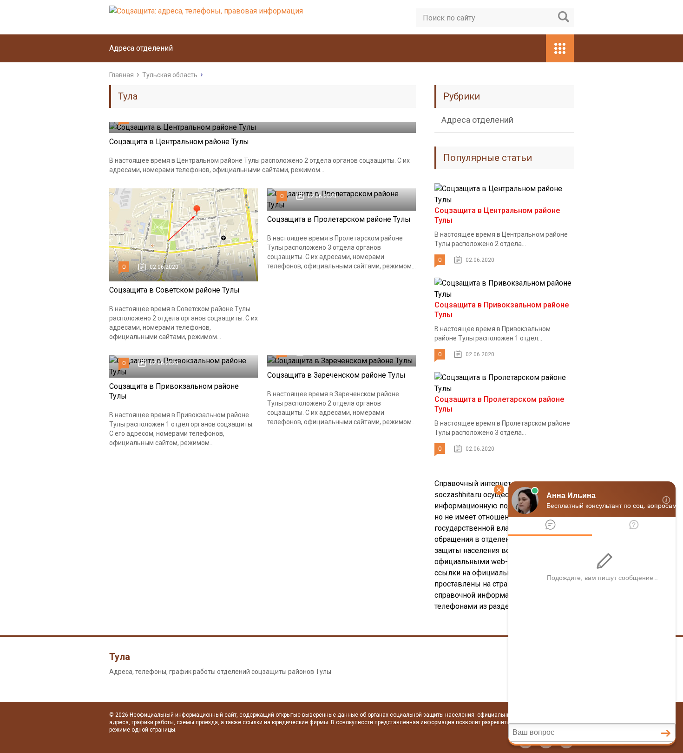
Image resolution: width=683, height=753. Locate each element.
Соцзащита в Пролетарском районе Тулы (339, 219)
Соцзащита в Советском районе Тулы (174, 290)
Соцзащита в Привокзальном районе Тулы (174, 391)
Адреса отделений (141, 48)
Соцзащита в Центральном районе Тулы (179, 141)
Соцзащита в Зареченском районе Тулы (336, 375)
